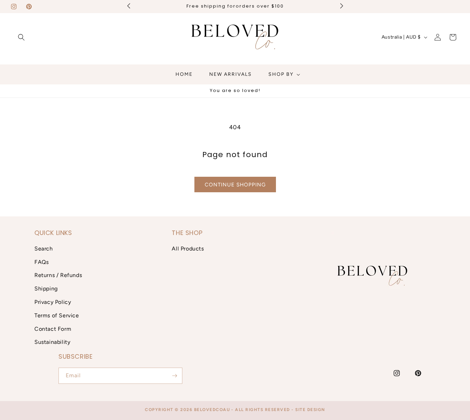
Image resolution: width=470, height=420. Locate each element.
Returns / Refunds (58, 275)
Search (43, 248)
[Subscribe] (174, 376)
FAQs (41, 262)
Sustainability (52, 342)
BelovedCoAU (212, 409)
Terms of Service (56, 315)
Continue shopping (235, 185)
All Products (188, 248)
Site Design (310, 409)
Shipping (46, 288)
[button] (21, 37)
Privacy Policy (52, 302)
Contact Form (52, 329)
